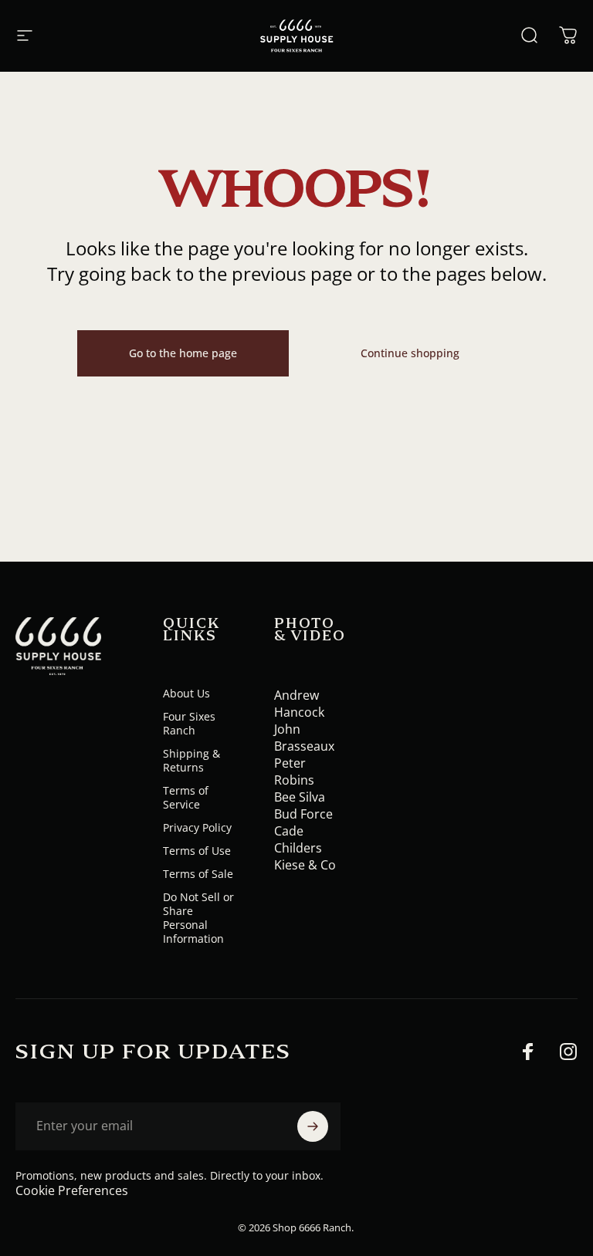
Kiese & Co (305, 864)
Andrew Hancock (299, 704)
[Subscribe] (312, 1126)
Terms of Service (185, 798)
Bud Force (303, 813)
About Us (186, 694)
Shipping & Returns (191, 761)
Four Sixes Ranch (189, 724)
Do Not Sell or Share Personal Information (198, 918)
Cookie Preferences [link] (71, 1190)
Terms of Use (197, 851)
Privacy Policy (197, 828)
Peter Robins (294, 771)
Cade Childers (298, 839)
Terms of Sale (198, 874)
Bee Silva (299, 796)
